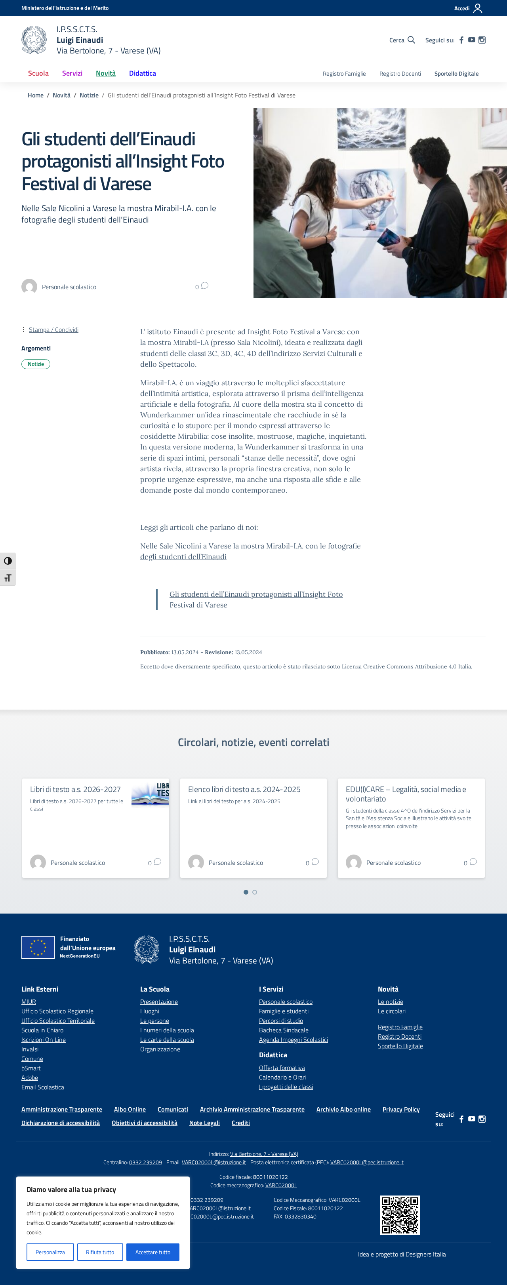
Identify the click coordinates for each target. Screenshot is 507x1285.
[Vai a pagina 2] (254, 892)
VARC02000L (281, 1185)
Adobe (29, 1077)
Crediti (241, 1122)
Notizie (36, 364)
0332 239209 (145, 1162)
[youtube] (471, 40)
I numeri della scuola (167, 1030)
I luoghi (149, 1011)
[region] (103, 1222)
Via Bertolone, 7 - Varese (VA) (264, 1154)
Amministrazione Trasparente (61, 1109)
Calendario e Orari (282, 1077)
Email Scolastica (42, 1087)
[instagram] (482, 40)
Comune (32, 1058)
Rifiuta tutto (100, 1252)
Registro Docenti (400, 73)
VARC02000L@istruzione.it (214, 1162)
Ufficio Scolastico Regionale (57, 1011)
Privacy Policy (401, 1109)
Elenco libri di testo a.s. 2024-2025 (244, 789)
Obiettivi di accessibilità (144, 1122)
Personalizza (50, 1252)
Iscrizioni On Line (43, 1039)
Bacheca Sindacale (284, 1030)
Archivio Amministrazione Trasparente (252, 1109)
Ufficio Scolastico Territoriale (58, 1020)
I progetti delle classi (286, 1086)
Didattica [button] (142, 73)
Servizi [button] (72, 73)
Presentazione (159, 1001)
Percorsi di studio (281, 1020)
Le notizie (390, 1001)
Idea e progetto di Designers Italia (402, 1254)
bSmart (31, 1068)
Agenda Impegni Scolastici (293, 1039)
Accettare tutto (152, 1252)
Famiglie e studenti (284, 1011)
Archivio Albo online (343, 1109)
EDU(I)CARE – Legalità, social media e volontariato (406, 794)
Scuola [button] (38, 73)
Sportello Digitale (457, 73)
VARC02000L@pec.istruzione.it (367, 1162)
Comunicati (173, 1109)
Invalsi (29, 1049)
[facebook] (461, 40)
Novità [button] (106, 73)
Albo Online (130, 1109)
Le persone (154, 1020)
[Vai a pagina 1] (246, 892)
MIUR (28, 1001)
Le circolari (392, 1011)
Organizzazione (160, 1049)
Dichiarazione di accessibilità (60, 1122)
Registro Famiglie (344, 73)
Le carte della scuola (167, 1039)
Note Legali (204, 1122)
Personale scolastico (286, 1001)
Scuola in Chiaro (42, 1030)
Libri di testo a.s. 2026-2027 (75, 789)
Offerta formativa (282, 1067)
